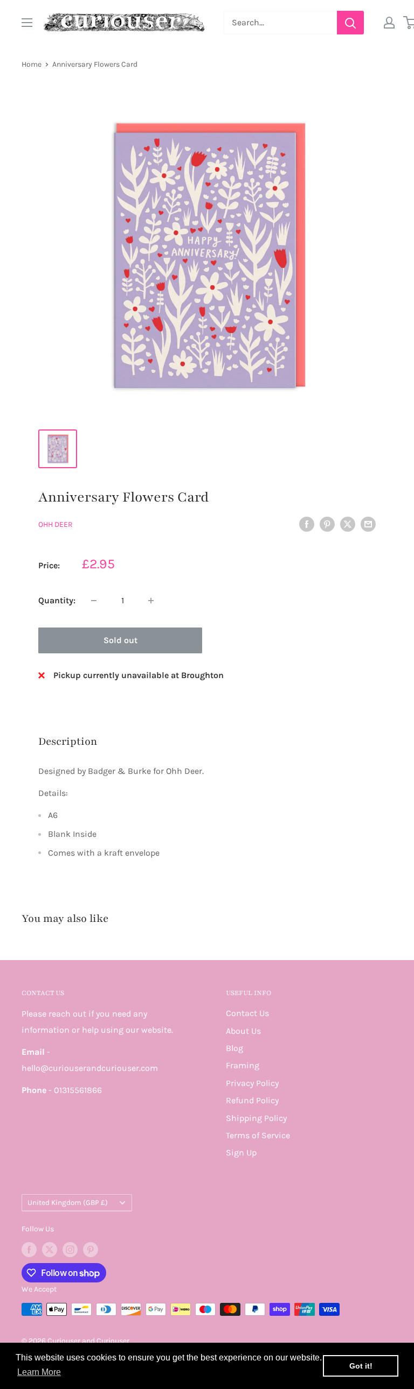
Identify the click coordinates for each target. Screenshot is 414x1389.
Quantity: (56, 600)
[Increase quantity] (151, 600)
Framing (242, 1065)
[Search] (350, 22)
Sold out (120, 640)
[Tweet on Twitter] (347, 524)
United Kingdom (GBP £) (67, 1202)
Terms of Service (258, 1135)
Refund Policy (252, 1100)
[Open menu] (27, 22)
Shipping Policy (256, 1118)
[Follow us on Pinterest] (90, 1249)
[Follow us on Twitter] (49, 1249)
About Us (243, 1031)
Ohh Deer (55, 524)
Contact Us (247, 1013)
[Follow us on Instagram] (70, 1249)
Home (32, 64)
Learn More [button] (39, 1372)
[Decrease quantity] (93, 600)
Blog (234, 1048)
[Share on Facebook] (306, 524)
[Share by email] (368, 524)
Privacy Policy (252, 1083)
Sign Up (241, 1152)
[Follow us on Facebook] (29, 1249)
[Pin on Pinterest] (327, 524)
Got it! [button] (360, 1366)
